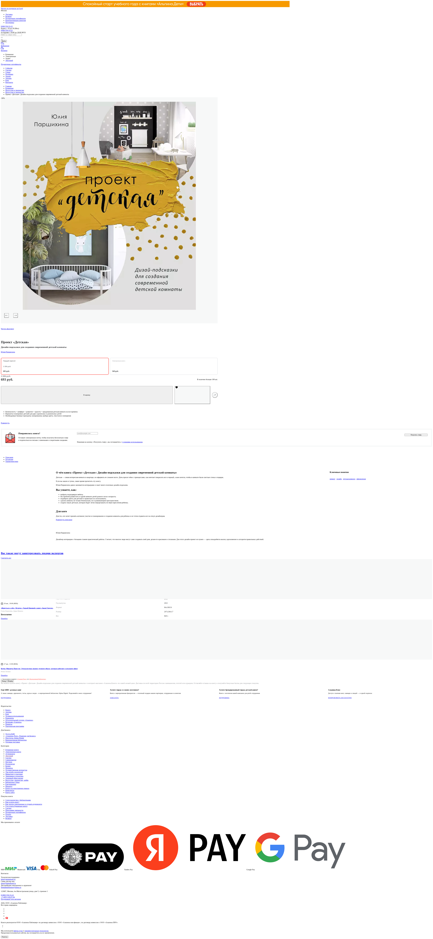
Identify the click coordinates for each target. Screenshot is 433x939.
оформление (361, 479)
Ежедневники (10, 784)
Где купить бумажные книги (16, 806)
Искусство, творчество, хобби (16, 780)
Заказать (114, 698)
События (8, 68)
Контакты (9, 82)
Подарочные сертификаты (15, 18)
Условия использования (14, 716)
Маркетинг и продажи (14, 774)
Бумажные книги (12, 750)
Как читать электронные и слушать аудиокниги (23, 804)
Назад (4, 681)
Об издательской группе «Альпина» (19, 720)
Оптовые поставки (12, 742)
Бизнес (8, 766)
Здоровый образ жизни (14, 778)
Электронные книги (13, 752)
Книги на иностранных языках (17, 788)
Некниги (8, 786)
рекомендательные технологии (36, 931)
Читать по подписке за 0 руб (12, 8)
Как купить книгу (12, 802)
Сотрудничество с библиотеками (18, 800)
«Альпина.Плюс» (22, 679)
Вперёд (10, 681)
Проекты (8, 724)
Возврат (8, 16)
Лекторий (9, 60)
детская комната (349, 479)
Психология (10, 764)
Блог (7, 80)
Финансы (9, 768)
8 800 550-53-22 (7, 26)
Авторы (8, 78)
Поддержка (9, 22)
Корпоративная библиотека (16, 740)
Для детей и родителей (14, 772)
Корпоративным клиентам (15, 20)
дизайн (339, 479)
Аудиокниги (10, 754)
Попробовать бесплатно (340, 698)
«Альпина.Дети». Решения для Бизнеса (20, 736)
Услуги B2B (10, 734)
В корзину (86, 395)
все (6, 558)
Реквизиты (9, 718)
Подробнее (6, 698)
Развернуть (5, 423)
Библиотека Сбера (12, 782)
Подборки (9, 74)
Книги (7, 710)
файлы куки (18, 931)
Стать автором (15, 899)
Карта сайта (10, 792)
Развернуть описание (64, 520)
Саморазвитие (10, 760)
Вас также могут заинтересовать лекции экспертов (32, 553)
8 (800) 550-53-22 (7, 895)
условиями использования (132, 442)
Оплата (8, 814)
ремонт (332, 479)
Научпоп (8, 762)
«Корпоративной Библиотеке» (37, 679)
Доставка (9, 14)
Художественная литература (16, 770)
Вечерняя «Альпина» (13, 722)
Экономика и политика (14, 776)
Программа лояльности (14, 810)
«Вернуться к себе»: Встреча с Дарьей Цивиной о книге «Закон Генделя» (27, 608)
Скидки (8, 70)
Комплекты (9, 790)
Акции (8, 76)
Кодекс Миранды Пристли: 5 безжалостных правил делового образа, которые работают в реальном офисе (39, 669)
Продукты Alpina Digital (14, 738)
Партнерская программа (14, 726)
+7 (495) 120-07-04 (8, 897)
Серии (7, 72)
